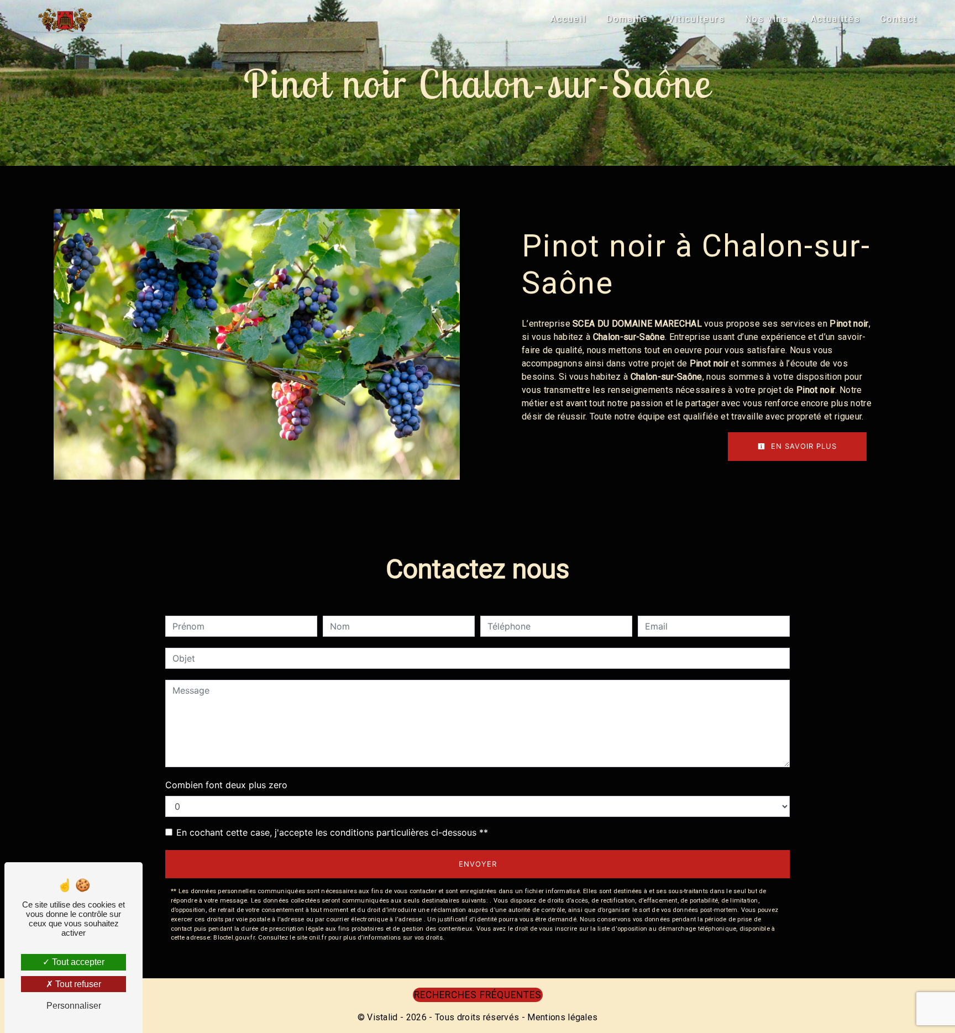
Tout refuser (77, 984)
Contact (898, 19)
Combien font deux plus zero (226, 784)
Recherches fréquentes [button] (478, 994)
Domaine (627, 19)
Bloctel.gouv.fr (233, 937)
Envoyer (478, 863)
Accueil (568, 19)
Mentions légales (561, 1017)
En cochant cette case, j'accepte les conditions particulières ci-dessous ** (332, 832)
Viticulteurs (696, 19)
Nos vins (766, 19)
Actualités (835, 19)
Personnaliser (73, 1005)
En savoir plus (802, 446)
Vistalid (382, 1017)
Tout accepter (77, 962)
